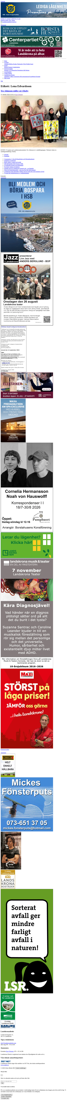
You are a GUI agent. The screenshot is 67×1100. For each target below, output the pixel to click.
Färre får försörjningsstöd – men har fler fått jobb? (20, 170)
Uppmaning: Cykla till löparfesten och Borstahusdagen (19, 159)
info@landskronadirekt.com (8, 1043)
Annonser (3, 25)
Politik (28, 64)
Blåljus (11, 64)
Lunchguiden (8, 72)
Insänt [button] (6, 65)
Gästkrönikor (16, 67)
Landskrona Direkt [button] (9, 75)
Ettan (5, 61)
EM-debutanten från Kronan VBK (13, 163)
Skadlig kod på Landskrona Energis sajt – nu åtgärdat (19, 168)
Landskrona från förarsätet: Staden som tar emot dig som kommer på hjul (24, 171)
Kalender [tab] (6, 156)
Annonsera (17, 76)
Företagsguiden (5, 749)
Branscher (14, 70)
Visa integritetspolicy (6, 1094)
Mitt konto (7, 78)
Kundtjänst (32, 76)
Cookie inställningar (21, 1068)
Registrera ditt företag (23, 70)
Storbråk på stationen (10, 160)
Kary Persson (19, 94)
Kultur (15, 64)
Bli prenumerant (24, 76)
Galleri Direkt (8, 73)
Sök (2, 1083)
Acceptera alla (5, 1098)
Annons (3, 1)
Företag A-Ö (8, 70)
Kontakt (38, 76)
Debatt (6, 67)
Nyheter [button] (6, 62)
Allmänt (6, 64)
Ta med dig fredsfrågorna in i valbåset (16, 173)
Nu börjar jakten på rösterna (12, 167)
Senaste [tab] (6, 154)
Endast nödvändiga (6, 1096)
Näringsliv (20, 64)
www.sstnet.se (5, 1065)
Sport (31, 64)
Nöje (24, 64)
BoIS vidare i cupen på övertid (12, 162)
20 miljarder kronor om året (13, 165)
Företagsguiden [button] (8, 68)
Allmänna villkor (9, 76)
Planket (10, 67)
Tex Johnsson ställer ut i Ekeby (14, 91)
